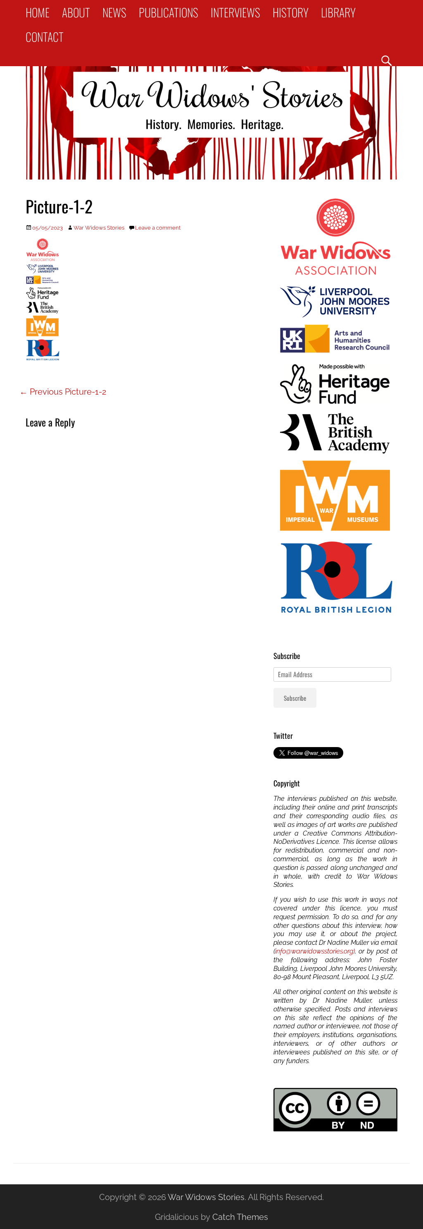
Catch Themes (240, 1217)
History (291, 12)
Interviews (235, 12)
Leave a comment (158, 228)
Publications (168, 12)
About (76, 12)
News (114, 12)
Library (338, 12)
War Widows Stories (99, 228)
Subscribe (295, 697)
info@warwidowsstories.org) (315, 951)
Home (38, 12)
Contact (45, 36)
